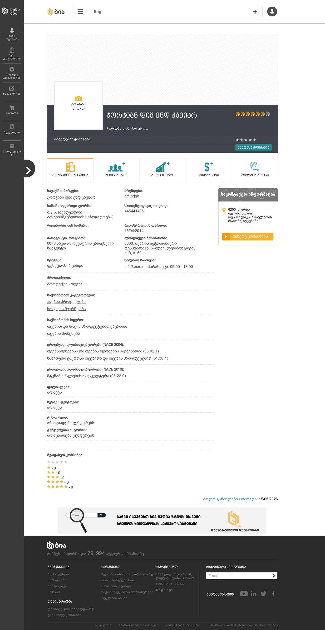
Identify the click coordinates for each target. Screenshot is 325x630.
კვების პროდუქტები (66, 301)
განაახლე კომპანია (65, 615)
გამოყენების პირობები (182, 625)
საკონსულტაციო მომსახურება (127, 592)
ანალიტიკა (57, 586)
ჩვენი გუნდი (58, 574)
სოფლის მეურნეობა (66, 309)
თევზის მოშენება (63, 333)
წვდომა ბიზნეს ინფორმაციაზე (127, 574)
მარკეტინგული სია (117, 580)
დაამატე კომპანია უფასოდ (71, 609)
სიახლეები (57, 580)
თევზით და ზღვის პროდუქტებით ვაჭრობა (87, 326)
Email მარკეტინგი (116, 586)
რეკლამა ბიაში (114, 598)
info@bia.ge (164, 590)
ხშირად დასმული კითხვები (138, 625)
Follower (54, 592)
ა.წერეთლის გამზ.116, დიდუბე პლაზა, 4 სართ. (175, 576)
